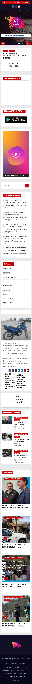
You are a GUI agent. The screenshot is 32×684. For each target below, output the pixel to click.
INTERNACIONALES (9, 277)
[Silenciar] (24, 175)
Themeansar (16, 660)
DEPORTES (6, 273)
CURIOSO (16, 670)
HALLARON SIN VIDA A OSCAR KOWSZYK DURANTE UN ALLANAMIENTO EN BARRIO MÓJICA (15, 214)
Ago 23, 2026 (18, 427)
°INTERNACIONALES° (20, 673)
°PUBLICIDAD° (17, 667)
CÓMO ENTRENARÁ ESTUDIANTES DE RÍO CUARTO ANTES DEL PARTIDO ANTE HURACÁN (15, 238)
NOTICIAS (12, 51)
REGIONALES (7, 303)
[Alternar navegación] (19, 43)
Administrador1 (17, 64)
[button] (23, 43)
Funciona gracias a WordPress (11, 658)
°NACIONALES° (10, 677)
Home (7, 664)
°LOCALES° (14, 664)
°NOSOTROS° (22, 664)
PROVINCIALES (8, 299)
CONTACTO (9, 673)
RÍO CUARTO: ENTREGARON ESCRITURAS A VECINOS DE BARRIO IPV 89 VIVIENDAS (15, 202)
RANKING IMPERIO (25, 670)
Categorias (7, 269)
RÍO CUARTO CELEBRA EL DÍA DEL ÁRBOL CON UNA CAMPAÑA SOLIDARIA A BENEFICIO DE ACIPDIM (15, 226)
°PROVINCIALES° (21, 677)
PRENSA (6, 294)
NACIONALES (7, 286)
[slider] (14, 175)
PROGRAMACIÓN (7, 670)
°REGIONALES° (16, 680)
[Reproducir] (5, 175)
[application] (16, 154)
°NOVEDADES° (8, 667)
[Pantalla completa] (26, 175)
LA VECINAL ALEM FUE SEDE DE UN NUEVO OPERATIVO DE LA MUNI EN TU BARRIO (15, 250)
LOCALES (5, 51)
